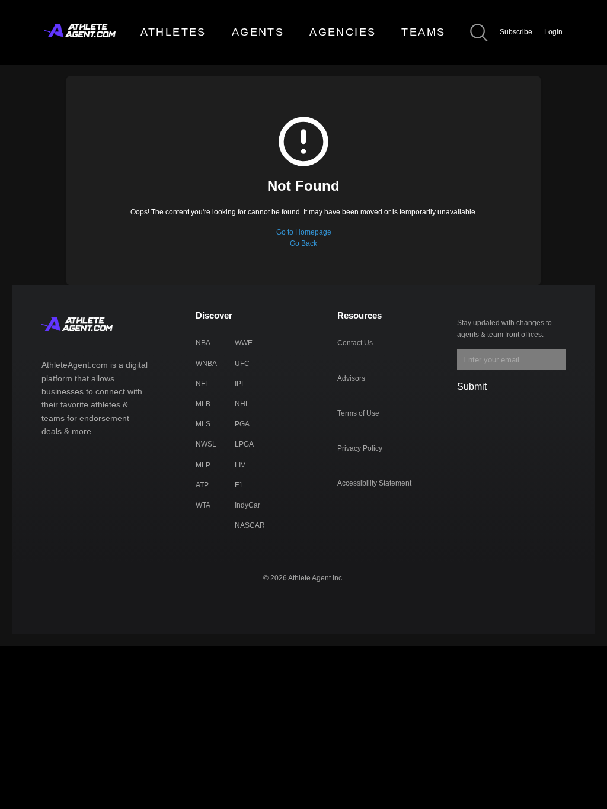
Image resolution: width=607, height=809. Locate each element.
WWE (244, 343)
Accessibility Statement (374, 483)
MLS (203, 424)
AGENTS (258, 32)
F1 (239, 485)
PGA (242, 424)
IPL (240, 384)
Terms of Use (358, 413)
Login (553, 32)
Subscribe (516, 32)
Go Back (303, 243)
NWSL (206, 444)
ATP (202, 485)
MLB (203, 404)
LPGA (244, 444)
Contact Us (355, 343)
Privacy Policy (359, 448)
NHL (242, 404)
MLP (203, 465)
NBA (203, 343)
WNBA (206, 363)
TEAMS (423, 32)
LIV (240, 465)
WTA (203, 505)
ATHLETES (173, 32)
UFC (242, 363)
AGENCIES (342, 32)
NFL (202, 384)
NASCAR (250, 525)
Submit (472, 386)
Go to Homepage (303, 232)
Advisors (351, 378)
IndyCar (247, 505)
